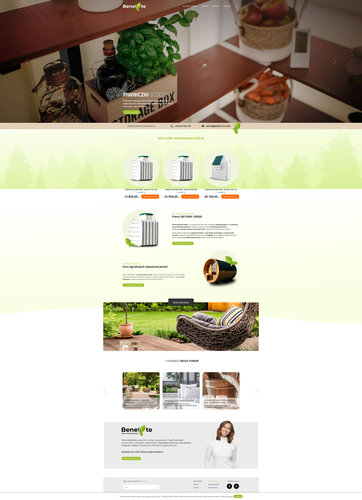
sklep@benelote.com (218, 126)
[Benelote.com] (134, 7)
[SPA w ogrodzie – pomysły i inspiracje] (141, 390)
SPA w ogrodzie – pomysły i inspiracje (137, 401)
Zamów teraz (149, 196)
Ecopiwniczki (141, 192)
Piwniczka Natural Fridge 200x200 (181, 189)
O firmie (204, 6)
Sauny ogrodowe (213, 484)
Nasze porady (197, 481)
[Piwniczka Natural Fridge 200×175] (221, 168)
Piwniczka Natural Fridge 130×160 (141, 189)
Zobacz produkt (131, 112)
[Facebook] (229, 486)
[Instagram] (236, 486)
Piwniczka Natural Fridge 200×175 (221, 189)
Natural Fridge (190, 6)
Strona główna (213, 481)
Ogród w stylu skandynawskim (179, 401)
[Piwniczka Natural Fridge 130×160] (141, 168)
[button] (27, 61)
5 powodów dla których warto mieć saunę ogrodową (219, 401)
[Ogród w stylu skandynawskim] (181, 390)
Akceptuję (238, 496)
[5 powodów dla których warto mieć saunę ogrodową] (221, 390)
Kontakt (227, 6)
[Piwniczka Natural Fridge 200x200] (181, 168)
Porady (216, 6)
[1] (158, 487)
